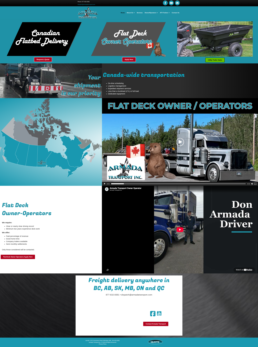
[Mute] (252, 184)
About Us (130, 12)
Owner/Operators (150, 12)
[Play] (105, 184)
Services (140, 12)
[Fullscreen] (255, 184)
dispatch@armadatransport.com (86, 4)
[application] (180, 142)
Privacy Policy (102, 344)
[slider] (178, 183)
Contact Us (175, 12)
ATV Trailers (164, 12)
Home (123, 12)
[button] (180, 142)
